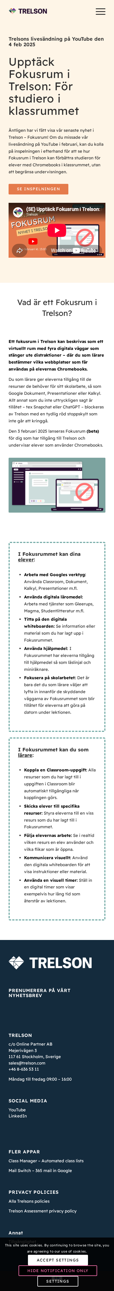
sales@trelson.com (27, 1063)
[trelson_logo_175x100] (47, 11)
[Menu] (97, 11)
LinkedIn (18, 1116)
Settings (57, 1281)
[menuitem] (97, 11)
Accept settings (58, 1260)
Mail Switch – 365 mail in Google (40, 1170)
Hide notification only (58, 1270)
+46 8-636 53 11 (24, 1069)
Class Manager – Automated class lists (46, 1160)
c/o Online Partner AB (30, 1044)
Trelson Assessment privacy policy (43, 1211)
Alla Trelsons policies (29, 1201)
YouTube (17, 1109)
